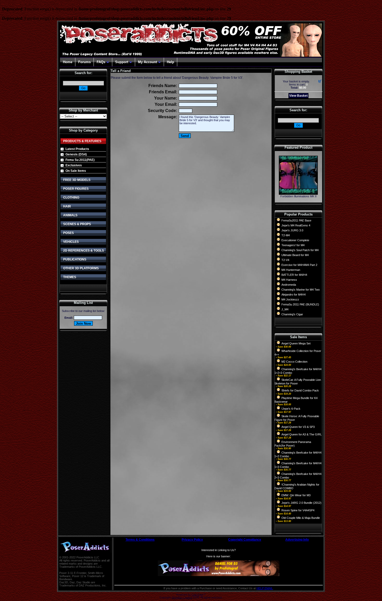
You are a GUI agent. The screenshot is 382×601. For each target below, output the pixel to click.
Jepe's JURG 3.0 (292, 230)
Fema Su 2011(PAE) (80, 160)
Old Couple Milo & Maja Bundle (300, 517)
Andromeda (288, 284)
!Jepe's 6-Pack (290, 408)
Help (170, 62)
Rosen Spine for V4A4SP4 (297, 510)
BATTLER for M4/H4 (294, 274)
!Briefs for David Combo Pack (300, 390)
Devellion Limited (182, 597)
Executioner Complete (295, 240)
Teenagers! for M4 (293, 245)
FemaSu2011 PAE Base (296, 220)
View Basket (298, 95)
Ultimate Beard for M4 (295, 255)
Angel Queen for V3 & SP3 (298, 426)
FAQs (101, 62)
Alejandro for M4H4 (293, 294)
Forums (84, 62)
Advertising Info (297, 539)
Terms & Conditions (140, 539)
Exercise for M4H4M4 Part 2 (299, 264)
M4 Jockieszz (290, 299)
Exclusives (73, 165)
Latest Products (77, 149)
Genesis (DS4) (76, 154)
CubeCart (197, 594)
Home (67, 62)
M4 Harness (289, 279)
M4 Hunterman (290, 269)
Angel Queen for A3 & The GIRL (301, 434)
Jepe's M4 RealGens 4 (295, 225)
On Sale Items (75, 171)
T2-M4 (285, 235)
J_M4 (284, 309)
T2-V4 (285, 260)
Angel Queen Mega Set (296, 343)
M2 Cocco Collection (294, 361)
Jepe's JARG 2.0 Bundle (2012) (301, 502)
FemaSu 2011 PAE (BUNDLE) (300, 304)
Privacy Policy (192, 539)
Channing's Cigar (292, 314)
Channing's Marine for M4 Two (300, 289)
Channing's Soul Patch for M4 (300, 250)
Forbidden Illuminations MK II (298, 196)
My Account (147, 62)
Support (121, 62)
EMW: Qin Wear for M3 (296, 495)
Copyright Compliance (244, 539)
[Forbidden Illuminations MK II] (298, 193)
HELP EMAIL (264, 588)
